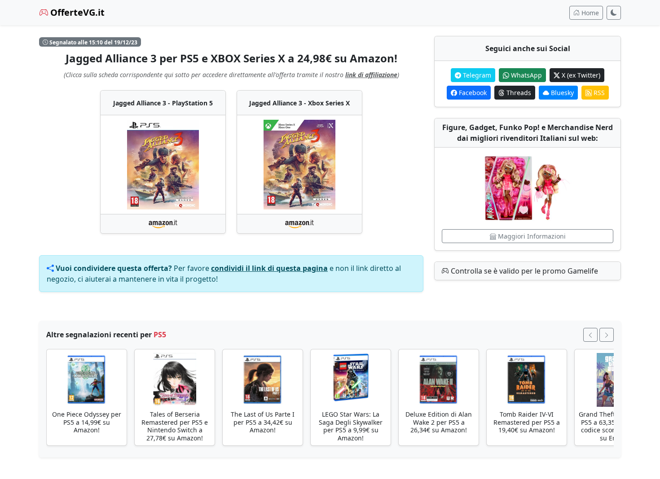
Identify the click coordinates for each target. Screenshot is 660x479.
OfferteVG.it (76, 12)
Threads (518, 92)
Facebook (472, 92)
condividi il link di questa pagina (269, 268)
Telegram (476, 75)
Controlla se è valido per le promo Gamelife (523, 271)
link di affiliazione (371, 74)
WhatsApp (525, 75)
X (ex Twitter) (580, 75)
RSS (598, 92)
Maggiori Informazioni (531, 236)
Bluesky (561, 92)
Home (589, 13)
